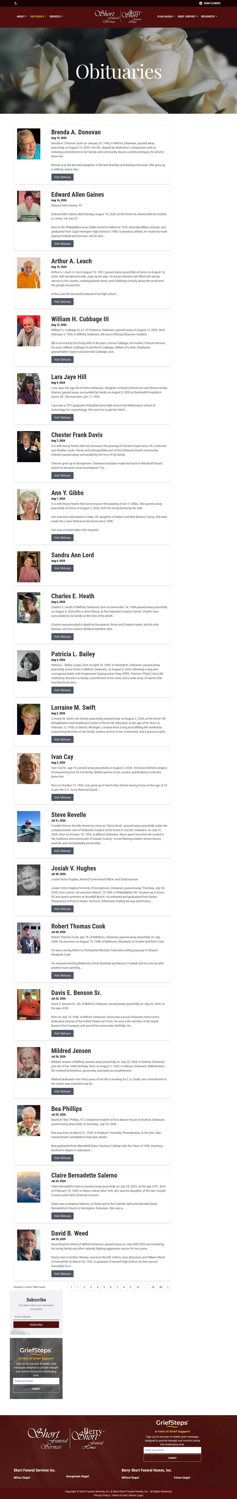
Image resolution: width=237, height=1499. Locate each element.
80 (161, 1287)
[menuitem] (23, 16)
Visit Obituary (62, 177)
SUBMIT (36, 1389)
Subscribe (36, 1324)
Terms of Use (119, 1495)
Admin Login (136, 1495)
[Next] (168, 1287)
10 (138, 1287)
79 (153, 1287)
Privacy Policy (102, 1495)
